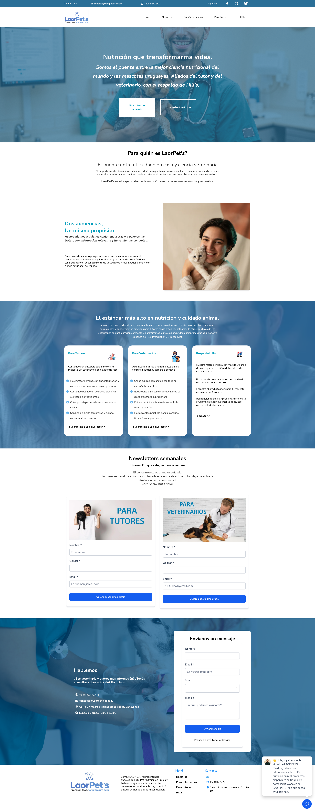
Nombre (75, 545)
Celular (74, 560)
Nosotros (167, 17)
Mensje (189, 697)
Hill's (242, 17)
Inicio (147, 17)
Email (73, 576)
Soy (187, 680)
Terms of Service (221, 740)
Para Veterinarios (193, 17)
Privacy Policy (202, 740)
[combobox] (212, 688)
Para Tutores (221, 17)
